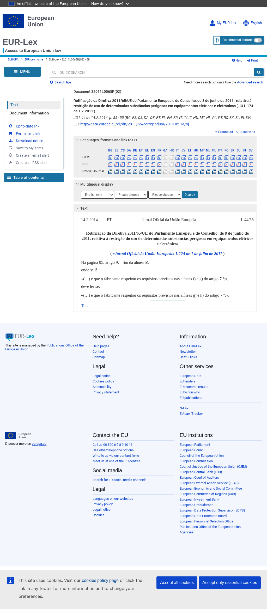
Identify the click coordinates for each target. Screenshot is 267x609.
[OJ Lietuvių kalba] (190, 171)
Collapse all (247, 132)
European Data (190, 376)
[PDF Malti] (202, 164)
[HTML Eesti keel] (141, 157)
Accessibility (102, 387)
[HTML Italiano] (177, 157)
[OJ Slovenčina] (232, 171)
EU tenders (188, 381)
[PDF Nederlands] (208, 164)
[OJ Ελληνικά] (147, 171)
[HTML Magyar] (196, 157)
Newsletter (188, 352)
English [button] (256, 23)
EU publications (191, 398)
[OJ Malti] (202, 171)
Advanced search (250, 82)
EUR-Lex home (34, 59)
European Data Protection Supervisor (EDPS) (212, 510)
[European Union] (18, 435)
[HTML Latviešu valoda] (183, 157)
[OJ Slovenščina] (238, 171)
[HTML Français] (159, 157)
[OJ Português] (220, 171)
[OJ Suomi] (244, 171)
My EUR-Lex (226, 23)
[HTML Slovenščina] (238, 157)
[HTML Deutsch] (135, 157)
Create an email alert (32, 155)
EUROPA (13, 59)
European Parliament (195, 445)
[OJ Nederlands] (208, 171)
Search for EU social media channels (120, 480)
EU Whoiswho (190, 392)
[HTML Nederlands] (208, 157)
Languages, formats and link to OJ (108, 140)
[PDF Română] (226, 164)
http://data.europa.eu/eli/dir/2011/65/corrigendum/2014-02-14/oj (134, 124)
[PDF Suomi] (244, 164)
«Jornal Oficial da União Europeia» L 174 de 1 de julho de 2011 (167, 253)
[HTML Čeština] (122, 157)
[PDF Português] (220, 164)
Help (238, 60)
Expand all (225, 132)
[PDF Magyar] (196, 164)
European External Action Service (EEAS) (209, 483)
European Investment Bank (199, 499)
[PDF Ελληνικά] (147, 164)
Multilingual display (96, 184)
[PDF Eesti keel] (141, 164)
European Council (192, 450)
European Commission (196, 461)
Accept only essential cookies (229, 582)
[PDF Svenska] (251, 164)
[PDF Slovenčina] (232, 164)
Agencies (186, 532)
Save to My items (29, 148)
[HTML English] (153, 157)
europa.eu (39, 444)
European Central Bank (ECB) (201, 472)
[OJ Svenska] (251, 171)
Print (254, 60)
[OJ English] (153, 171)
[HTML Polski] (214, 157)
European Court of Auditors (199, 477)
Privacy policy (103, 504)
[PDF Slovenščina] (238, 164)
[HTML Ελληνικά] (147, 157)
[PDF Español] (116, 164)
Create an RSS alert (31, 163)
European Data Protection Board (203, 516)
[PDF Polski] (214, 164)
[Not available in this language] (165, 157)
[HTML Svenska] (251, 157)
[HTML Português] (220, 157)
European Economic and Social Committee (211, 488)
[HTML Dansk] (128, 157)
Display (190, 195)
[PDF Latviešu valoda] (183, 164)
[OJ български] (110, 171)
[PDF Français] (159, 164)
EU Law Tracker (191, 414)
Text (14, 104)
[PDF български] (110, 164)
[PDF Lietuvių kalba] (190, 164)
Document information (29, 113)
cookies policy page (100, 580)
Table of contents (28, 177)
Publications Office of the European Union (210, 527)
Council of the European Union (202, 456)
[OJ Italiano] (177, 171)
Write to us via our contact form (116, 456)
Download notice (29, 141)
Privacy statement (106, 392)
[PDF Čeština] (122, 164)
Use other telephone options (113, 450)
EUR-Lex (20, 42)
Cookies (99, 515)
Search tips (62, 82)
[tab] (165, 140)
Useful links (188, 357)
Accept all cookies (177, 582)
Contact (98, 352)
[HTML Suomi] (244, 157)
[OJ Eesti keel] (141, 171)
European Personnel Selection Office (206, 521)
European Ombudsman (196, 505)
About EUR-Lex (190, 346)
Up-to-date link (27, 126)
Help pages (101, 346)
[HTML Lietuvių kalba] (190, 157)
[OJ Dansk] (128, 171)
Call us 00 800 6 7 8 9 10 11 (112, 445)
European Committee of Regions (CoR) (208, 494)
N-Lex (184, 408)
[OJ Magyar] (196, 171)
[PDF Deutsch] (135, 164)
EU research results (194, 387)
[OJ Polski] (214, 171)
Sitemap (99, 357)
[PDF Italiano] (177, 164)
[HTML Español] (116, 157)
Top (84, 305)
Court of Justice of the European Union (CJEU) (213, 466)
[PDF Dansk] (128, 164)
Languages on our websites (113, 499)
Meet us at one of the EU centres (117, 461)
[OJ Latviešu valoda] (183, 171)
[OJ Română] (226, 171)
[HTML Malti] (202, 157)
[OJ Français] (159, 171)
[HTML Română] (226, 157)
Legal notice (102, 376)
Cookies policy (103, 381)
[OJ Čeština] (122, 171)
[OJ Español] (116, 171)
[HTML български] (110, 157)
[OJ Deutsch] (135, 171)
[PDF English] (153, 164)
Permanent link (28, 133)
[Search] (259, 72)
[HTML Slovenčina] (232, 157)
